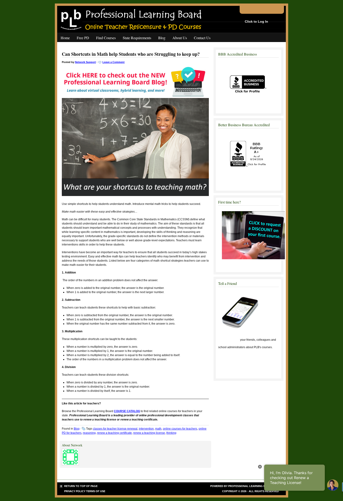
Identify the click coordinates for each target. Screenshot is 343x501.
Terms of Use (95, 491)
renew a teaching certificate (114, 432)
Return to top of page (81, 486)
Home (65, 37)
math (158, 428)
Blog (161, 37)
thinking (171, 432)
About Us (179, 37)
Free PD (83, 37)
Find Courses (106, 37)
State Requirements (137, 37)
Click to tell (229, 339)
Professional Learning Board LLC (253, 486)
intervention (146, 428)
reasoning (89, 432)
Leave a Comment (113, 62)
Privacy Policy (74, 491)
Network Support (85, 62)
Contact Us (202, 37)
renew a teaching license (149, 432)
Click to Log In (256, 21)
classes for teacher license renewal (115, 428)
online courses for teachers (180, 428)
